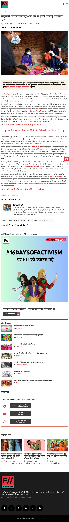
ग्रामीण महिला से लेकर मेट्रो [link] (33, 166)
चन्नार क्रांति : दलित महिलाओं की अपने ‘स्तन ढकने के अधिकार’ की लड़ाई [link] (33, 380)
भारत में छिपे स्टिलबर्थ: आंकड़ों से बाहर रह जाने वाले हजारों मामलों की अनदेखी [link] (11, 456)
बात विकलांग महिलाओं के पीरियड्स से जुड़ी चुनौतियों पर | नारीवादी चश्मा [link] (25, 189)
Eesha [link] (17, 383)
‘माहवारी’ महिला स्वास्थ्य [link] (56, 176)
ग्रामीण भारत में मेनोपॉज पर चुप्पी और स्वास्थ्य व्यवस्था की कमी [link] (57, 456)
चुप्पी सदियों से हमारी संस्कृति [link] (33, 111)
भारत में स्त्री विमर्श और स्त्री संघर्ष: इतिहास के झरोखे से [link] (28, 362)
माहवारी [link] (52, 220)
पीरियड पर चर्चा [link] (43, 220)
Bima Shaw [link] (19, 328)
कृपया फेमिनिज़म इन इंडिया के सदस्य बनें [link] (17, 87)
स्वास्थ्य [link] (2, 12)
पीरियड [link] (36, 220)
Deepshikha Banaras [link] (21, 364)
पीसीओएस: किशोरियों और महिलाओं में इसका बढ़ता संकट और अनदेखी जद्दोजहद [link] (34, 456)
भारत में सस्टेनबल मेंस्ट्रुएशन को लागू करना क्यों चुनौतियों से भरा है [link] (23, 124)
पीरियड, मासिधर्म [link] (10, 94)
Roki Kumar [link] (19, 337)
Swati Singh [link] (8, 24)
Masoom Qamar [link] (33, 461)
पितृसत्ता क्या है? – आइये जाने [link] (22, 371)
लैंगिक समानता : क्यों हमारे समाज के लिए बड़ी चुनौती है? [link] (28, 335)
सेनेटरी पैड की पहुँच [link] (37, 147)
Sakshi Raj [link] (54, 461)
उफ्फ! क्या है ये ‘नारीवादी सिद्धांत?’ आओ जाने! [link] (25, 344)
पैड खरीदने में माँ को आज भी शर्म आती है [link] (24, 326)
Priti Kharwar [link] (9, 461)
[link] (66, 159)
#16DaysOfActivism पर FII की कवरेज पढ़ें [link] (19, 234)
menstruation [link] (19, 220)
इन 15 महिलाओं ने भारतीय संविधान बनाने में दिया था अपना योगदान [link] (31, 353)
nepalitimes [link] (13, 195)
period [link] (29, 220)
